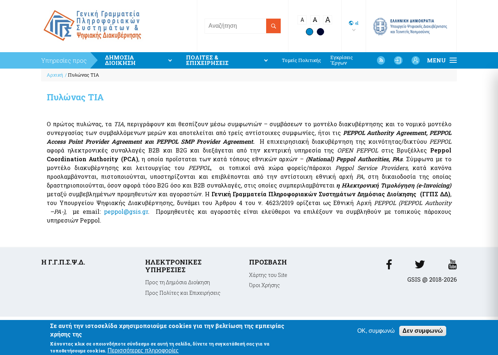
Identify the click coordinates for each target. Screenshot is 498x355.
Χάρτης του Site (268, 274)
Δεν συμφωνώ (422, 331)
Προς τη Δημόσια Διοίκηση (177, 282)
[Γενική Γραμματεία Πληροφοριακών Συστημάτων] (389, 266)
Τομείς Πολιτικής (301, 60)
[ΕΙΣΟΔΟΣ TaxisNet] (398, 60)
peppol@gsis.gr (126, 211)
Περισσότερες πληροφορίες (143, 350)
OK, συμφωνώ (376, 331)
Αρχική (55, 75)
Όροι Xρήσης (264, 285)
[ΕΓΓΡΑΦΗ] (416, 60)
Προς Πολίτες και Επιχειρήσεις (183, 292)
